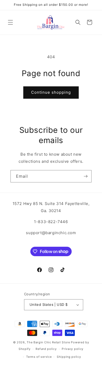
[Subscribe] (85, 176)
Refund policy (46, 349)
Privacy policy (72, 349)
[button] (10, 22)
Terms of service (39, 357)
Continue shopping (51, 92)
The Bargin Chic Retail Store (48, 342)
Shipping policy (69, 357)
